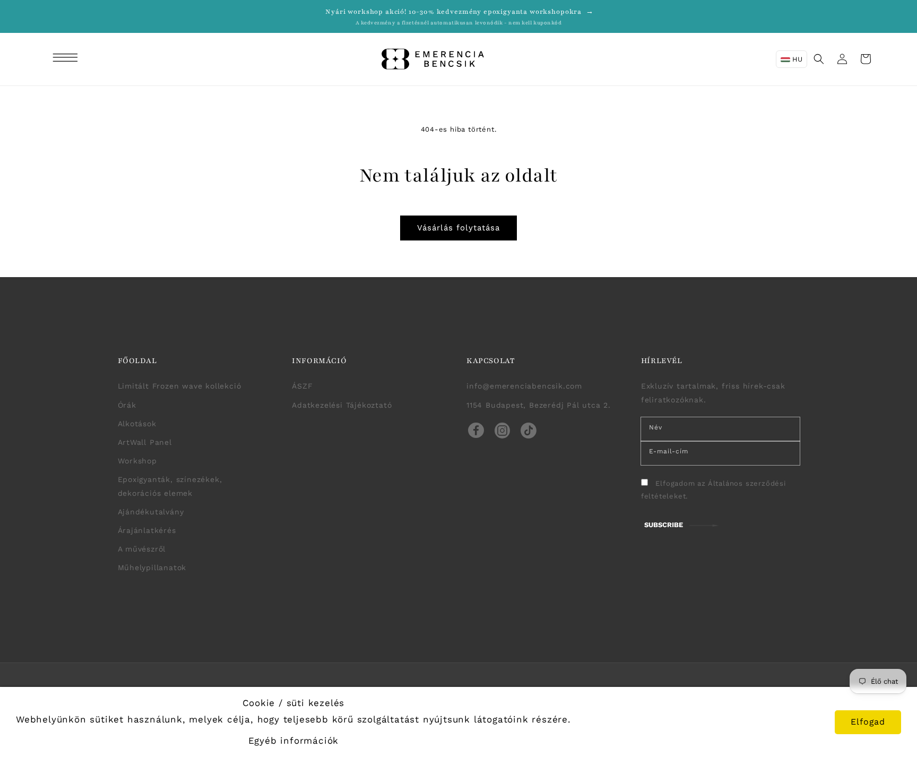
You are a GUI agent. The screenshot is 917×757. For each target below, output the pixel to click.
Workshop (137, 461)
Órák (127, 405)
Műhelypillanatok (152, 567)
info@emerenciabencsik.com (524, 386)
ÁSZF (302, 386)
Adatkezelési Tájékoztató (342, 405)
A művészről (142, 549)
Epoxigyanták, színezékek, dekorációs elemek (170, 486)
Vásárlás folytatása (458, 228)
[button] (66, 59)
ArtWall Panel (145, 442)
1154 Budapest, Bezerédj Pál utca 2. (538, 405)
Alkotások (137, 423)
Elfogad (868, 722)
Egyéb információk (293, 740)
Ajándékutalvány (151, 511)
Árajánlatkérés (147, 530)
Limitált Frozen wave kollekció (179, 386)
